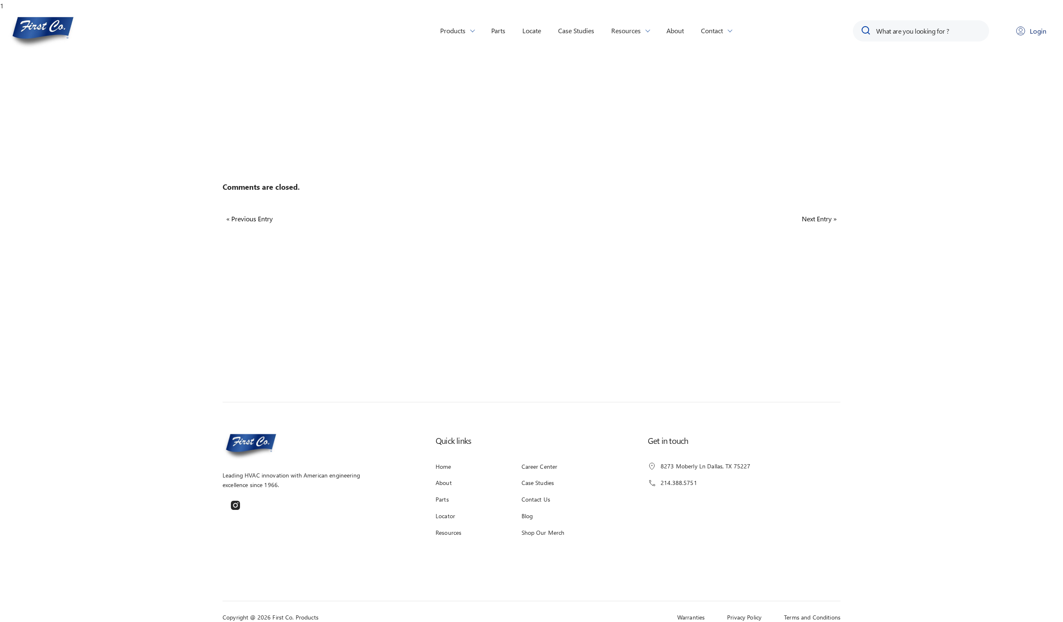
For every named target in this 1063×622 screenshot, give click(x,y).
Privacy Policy (744, 617)
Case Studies (576, 30)
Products (452, 30)
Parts (498, 30)
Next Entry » (819, 218)
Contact (712, 30)
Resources (626, 30)
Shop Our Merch (543, 532)
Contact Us (536, 499)
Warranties (691, 617)
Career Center (540, 466)
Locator (445, 516)
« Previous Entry (249, 218)
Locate (531, 30)
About (675, 30)
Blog (527, 516)
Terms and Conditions (812, 617)
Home (443, 466)
